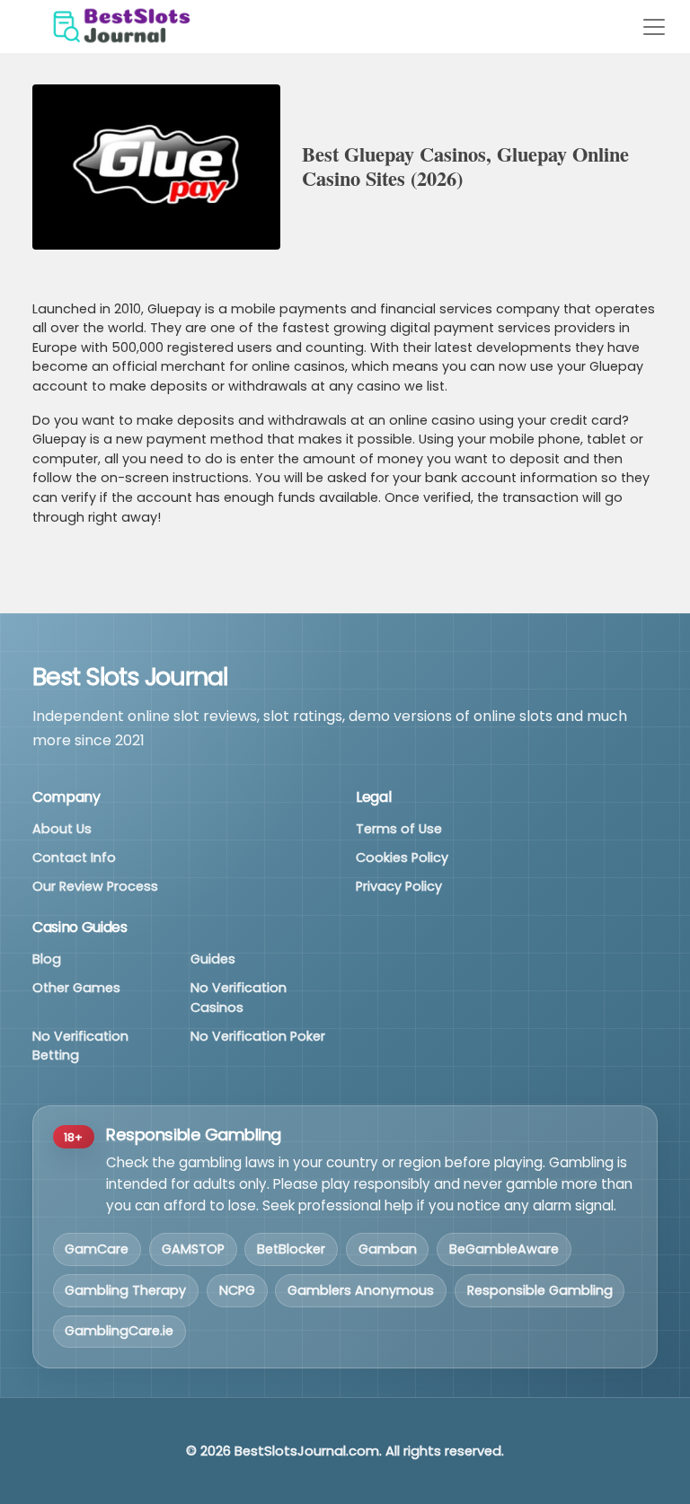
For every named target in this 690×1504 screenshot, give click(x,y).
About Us (62, 829)
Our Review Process (95, 886)
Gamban (387, 1249)
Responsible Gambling (540, 1290)
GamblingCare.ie (119, 1331)
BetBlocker (291, 1249)
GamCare (96, 1249)
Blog (46, 959)
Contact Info (74, 857)
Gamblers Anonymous (361, 1290)
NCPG (237, 1290)
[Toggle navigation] (654, 27)
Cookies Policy (402, 857)
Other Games (76, 988)
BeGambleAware (504, 1249)
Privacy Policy (399, 886)
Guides (212, 959)
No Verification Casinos (238, 997)
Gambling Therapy (125, 1290)
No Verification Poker (257, 1036)
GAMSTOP (193, 1249)
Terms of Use (399, 829)
